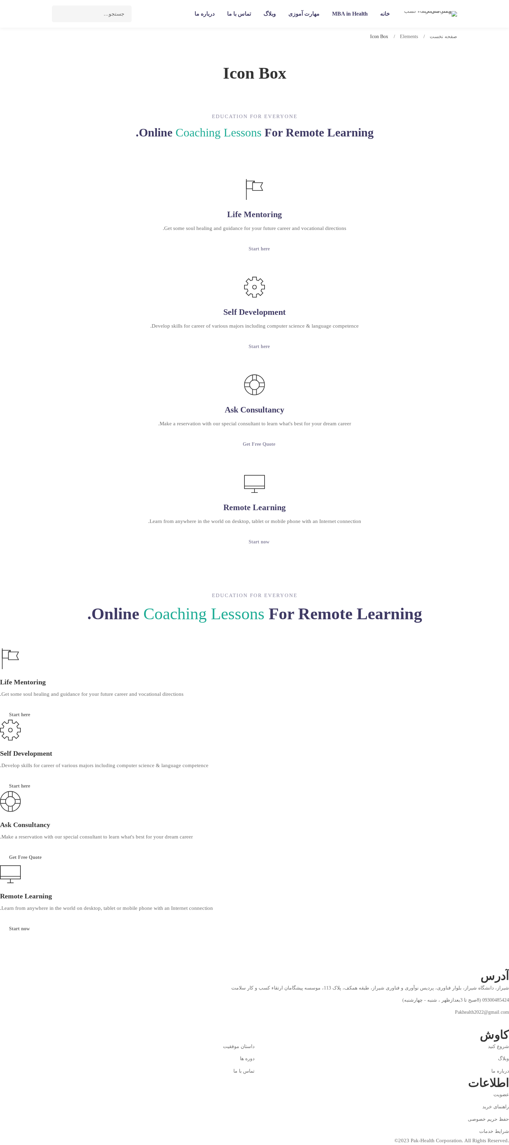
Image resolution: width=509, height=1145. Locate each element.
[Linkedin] (457, 1022)
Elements (409, 36)
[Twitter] (490, 1022)
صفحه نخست (443, 36)
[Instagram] (473, 1022)
